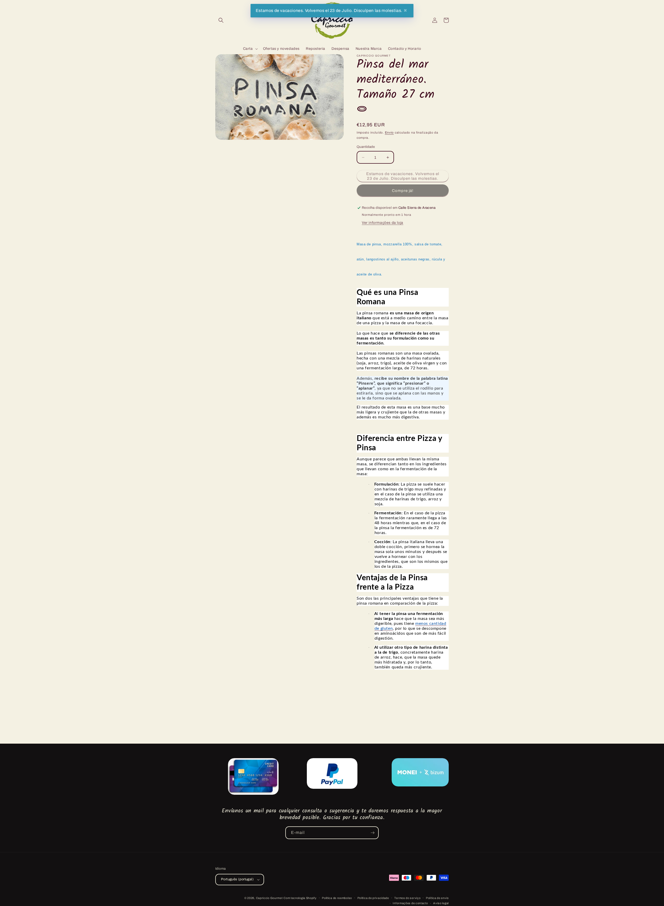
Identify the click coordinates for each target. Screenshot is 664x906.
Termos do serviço (407, 898)
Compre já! (402, 191)
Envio (389, 132)
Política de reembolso (337, 898)
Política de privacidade (373, 898)
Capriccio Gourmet (269, 898)
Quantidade (366, 147)
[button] (221, 20)
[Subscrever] (372, 832)
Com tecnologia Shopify (299, 898)
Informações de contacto (410, 903)
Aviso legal (441, 903)
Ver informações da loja (382, 223)
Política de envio (437, 898)
